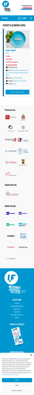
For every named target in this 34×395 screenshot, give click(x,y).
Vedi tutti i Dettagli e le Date (17, 92)
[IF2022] (7, 6)
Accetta (17, 380)
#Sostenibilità (11, 65)
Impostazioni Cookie (14, 374)
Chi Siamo (17, 303)
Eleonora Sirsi (24, 70)
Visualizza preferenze (17, 390)
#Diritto (9, 59)
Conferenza (17, 81)
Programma (17, 312)
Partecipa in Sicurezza (17, 315)
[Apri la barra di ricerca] (31, 18)
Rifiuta (17, 385)
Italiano (14, 84)
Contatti (17, 317)
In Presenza (23, 81)
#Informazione (12, 62)
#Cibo (8, 56)
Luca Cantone (9, 72)
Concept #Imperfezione (17, 306)
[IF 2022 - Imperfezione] (26, 7)
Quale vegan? (11, 50)
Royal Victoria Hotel (17, 78)
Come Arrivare (17, 309)
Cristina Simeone (15, 70)
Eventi (7, 53)
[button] (31, 355)
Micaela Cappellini (19, 72)
